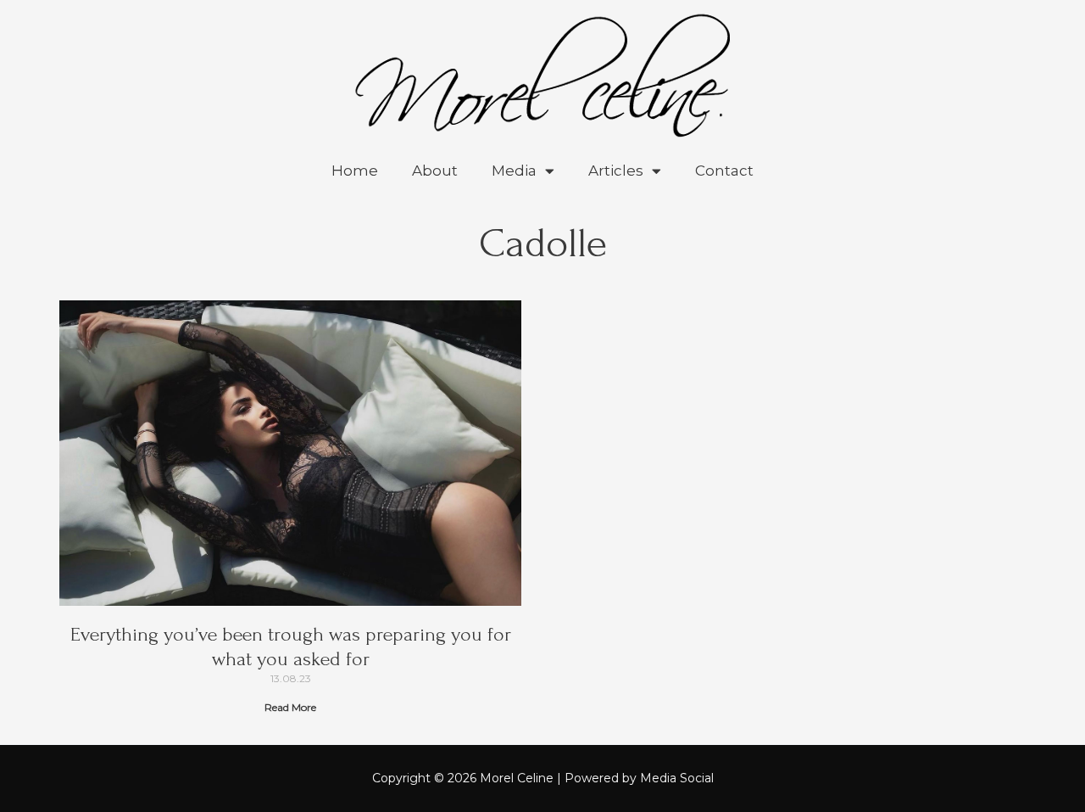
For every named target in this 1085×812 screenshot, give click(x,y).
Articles (615, 170)
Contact (724, 170)
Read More (290, 707)
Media (514, 170)
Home (354, 170)
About (435, 170)
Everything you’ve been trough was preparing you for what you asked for (290, 646)
